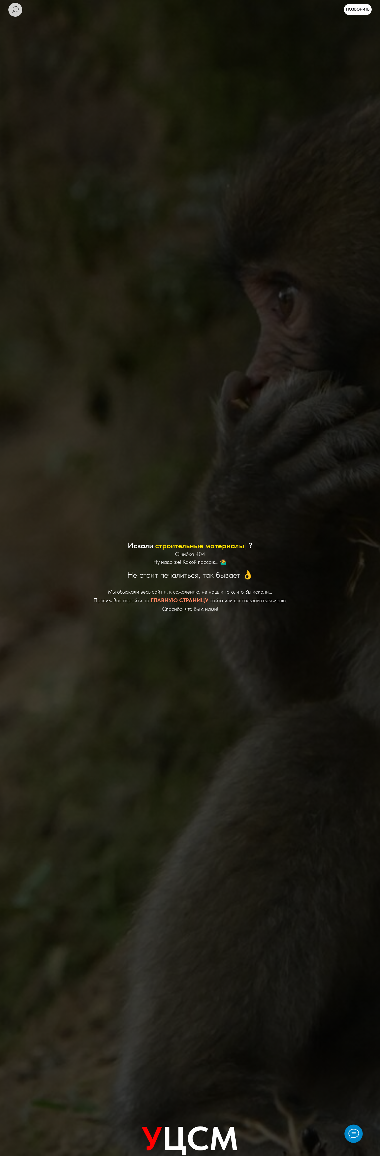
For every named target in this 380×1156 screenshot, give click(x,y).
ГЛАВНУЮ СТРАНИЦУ (179, 600)
